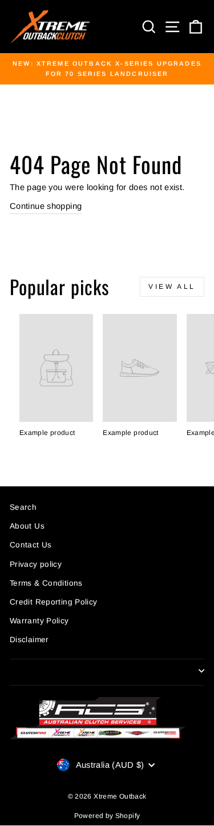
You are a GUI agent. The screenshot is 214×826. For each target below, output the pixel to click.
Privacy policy (36, 564)
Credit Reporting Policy (53, 602)
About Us (27, 526)
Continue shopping (46, 206)
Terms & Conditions (46, 583)
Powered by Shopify (107, 816)
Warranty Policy (39, 621)
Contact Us (31, 545)
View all (172, 287)
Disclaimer (29, 639)
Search (23, 507)
